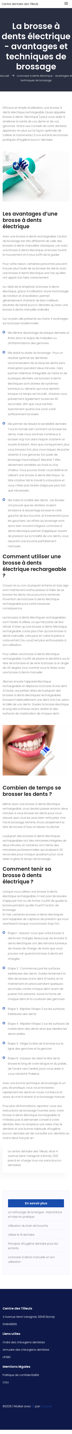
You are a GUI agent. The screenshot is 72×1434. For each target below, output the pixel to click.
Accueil (4, 76)
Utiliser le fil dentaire (21, 1235)
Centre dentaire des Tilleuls (20, 4)
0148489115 (10, 1324)
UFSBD (7, 1357)
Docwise (46, 1406)
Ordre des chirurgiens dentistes (24, 1342)
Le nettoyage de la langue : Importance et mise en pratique (35, 1214)
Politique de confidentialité (21, 1375)
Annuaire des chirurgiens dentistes (26, 1350)
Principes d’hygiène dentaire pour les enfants (33, 1246)
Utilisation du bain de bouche (28, 1226)
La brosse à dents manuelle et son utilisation (31, 1259)
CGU (6, 1382)
